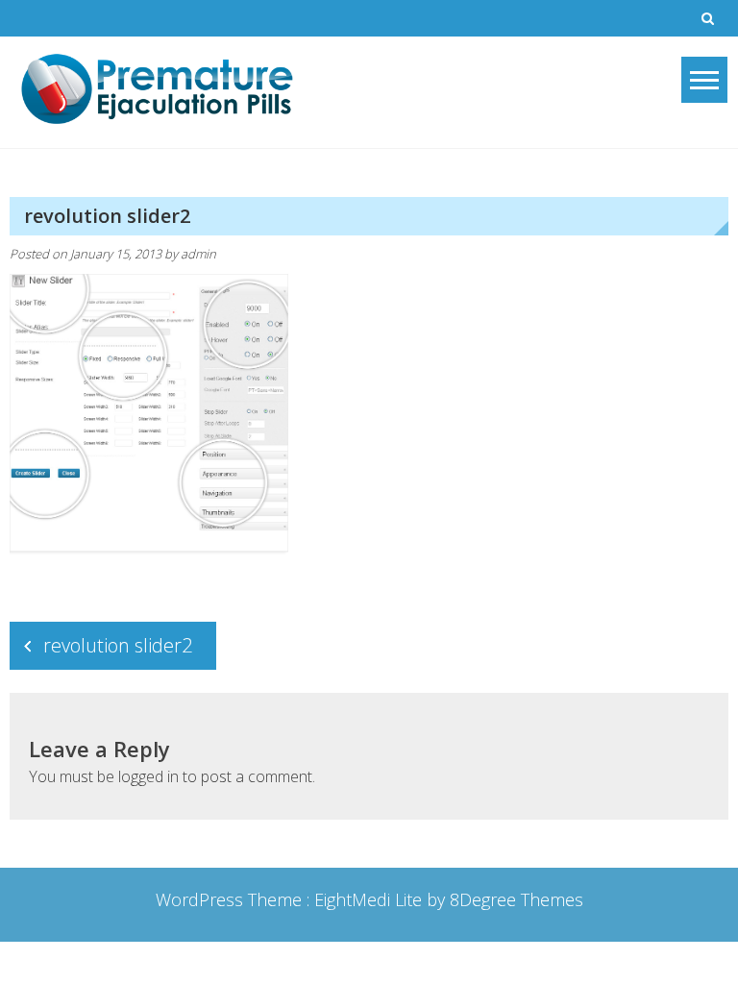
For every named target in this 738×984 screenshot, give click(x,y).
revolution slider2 (117, 645)
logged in (148, 776)
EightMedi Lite (370, 899)
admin (198, 253)
